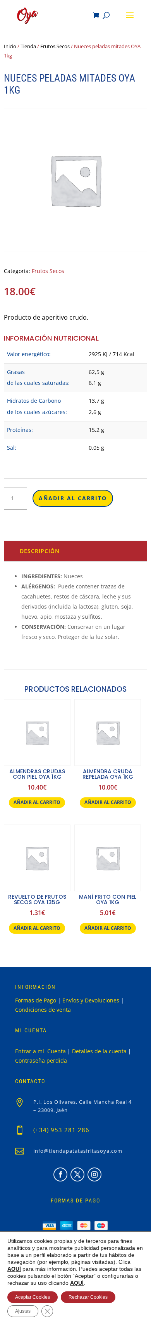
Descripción (40, 551)
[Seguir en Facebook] (60, 1174)
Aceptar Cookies (32, 1297)
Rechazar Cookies (88, 1297)
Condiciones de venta (43, 1009)
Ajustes (23, 1311)
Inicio (10, 46)
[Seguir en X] (77, 1174)
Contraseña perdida (41, 1060)
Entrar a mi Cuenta (40, 1051)
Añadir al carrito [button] (37, 802)
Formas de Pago (35, 1000)
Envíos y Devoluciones (90, 1000)
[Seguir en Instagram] (94, 1174)
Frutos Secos (55, 46)
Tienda (28, 46)
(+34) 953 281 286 (61, 1130)
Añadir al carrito (73, 498)
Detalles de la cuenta (99, 1051)
